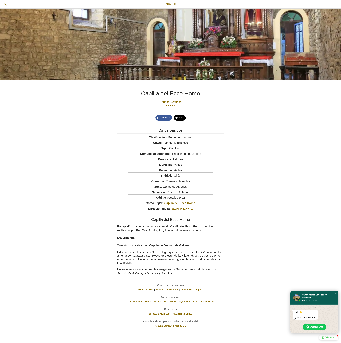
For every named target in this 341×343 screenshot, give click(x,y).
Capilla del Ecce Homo (179, 203)
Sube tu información (167, 289)
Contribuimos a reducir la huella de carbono (152, 301)
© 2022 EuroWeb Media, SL (170, 325)
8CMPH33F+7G (182, 208)
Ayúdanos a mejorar (192, 289)
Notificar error (145, 289)
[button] (336, 293)
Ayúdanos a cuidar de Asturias (196, 301)
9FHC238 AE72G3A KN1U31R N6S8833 (170, 314)
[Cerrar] (5, 4)
